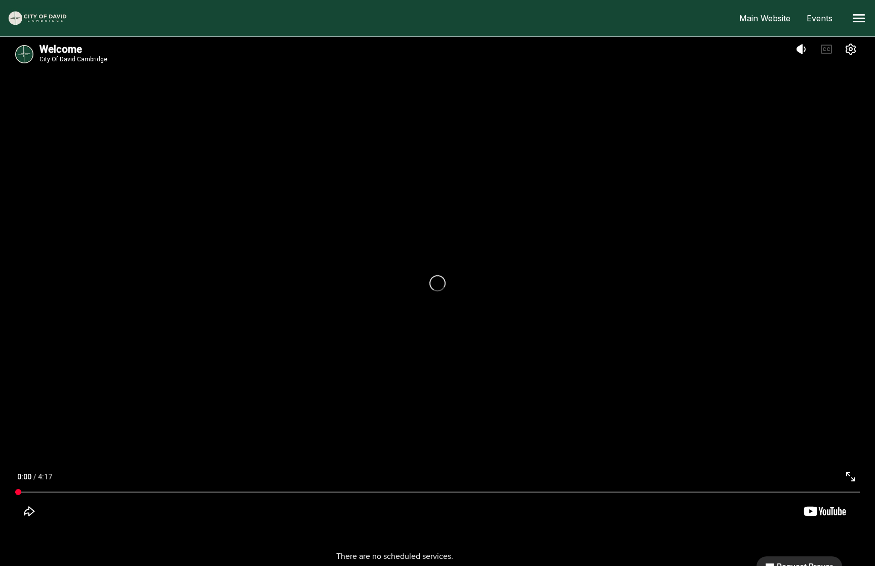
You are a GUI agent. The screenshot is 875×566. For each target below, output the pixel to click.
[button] (859, 18)
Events (824, 18)
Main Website (769, 18)
